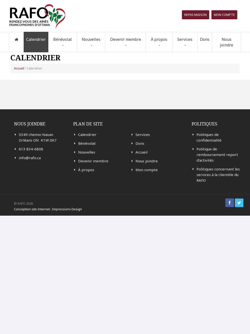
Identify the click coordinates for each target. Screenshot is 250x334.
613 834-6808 (31, 148)
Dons (204, 39)
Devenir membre (93, 160)
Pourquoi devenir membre (127, 51)
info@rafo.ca (30, 157)
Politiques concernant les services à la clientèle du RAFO (218, 175)
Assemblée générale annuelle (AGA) (167, 48)
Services (142, 134)
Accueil (19, 68)
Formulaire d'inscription (124, 50)
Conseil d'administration (165, 50)
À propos (86, 169)
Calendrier (36, 39)
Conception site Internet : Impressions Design (48, 209)
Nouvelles (91, 39)
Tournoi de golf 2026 (194, 49)
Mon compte (224, 14)
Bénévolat (87, 143)
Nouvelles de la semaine (97, 51)
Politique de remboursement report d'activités (217, 154)
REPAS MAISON (195, 14)
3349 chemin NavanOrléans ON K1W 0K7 (38, 137)
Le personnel (168, 49)
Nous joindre (226, 42)
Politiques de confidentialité (209, 137)
